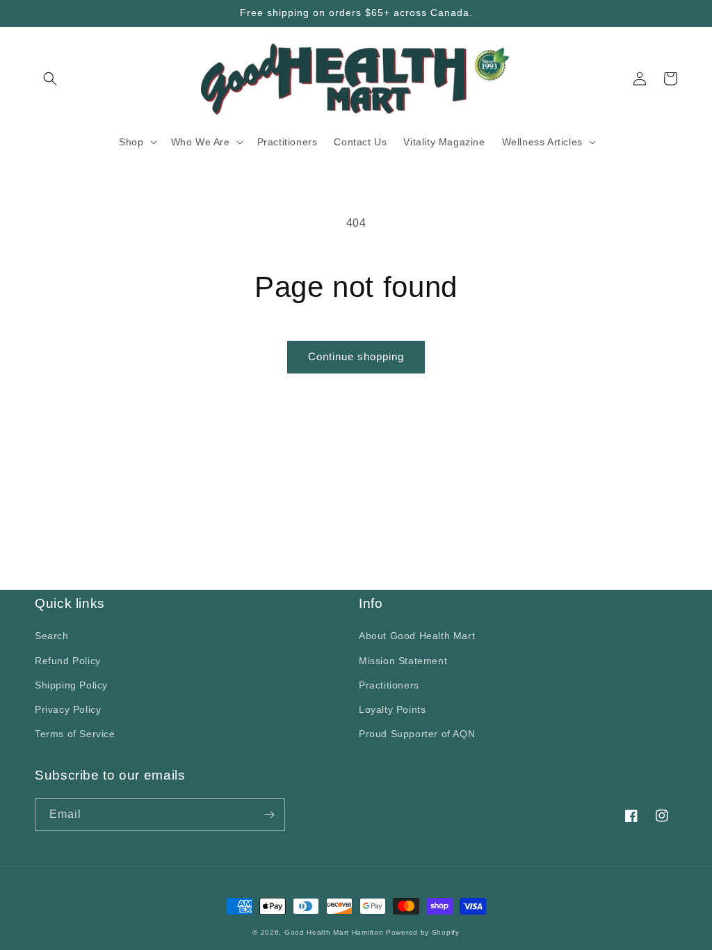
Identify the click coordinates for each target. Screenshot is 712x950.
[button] (50, 78)
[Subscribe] (269, 814)
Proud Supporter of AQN (417, 733)
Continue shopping (356, 356)
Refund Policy (68, 660)
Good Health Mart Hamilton (335, 932)
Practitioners (389, 685)
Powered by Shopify (423, 932)
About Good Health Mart (417, 635)
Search (52, 635)
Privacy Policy (68, 709)
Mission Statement (403, 660)
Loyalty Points (392, 709)
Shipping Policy (71, 685)
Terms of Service (75, 733)
